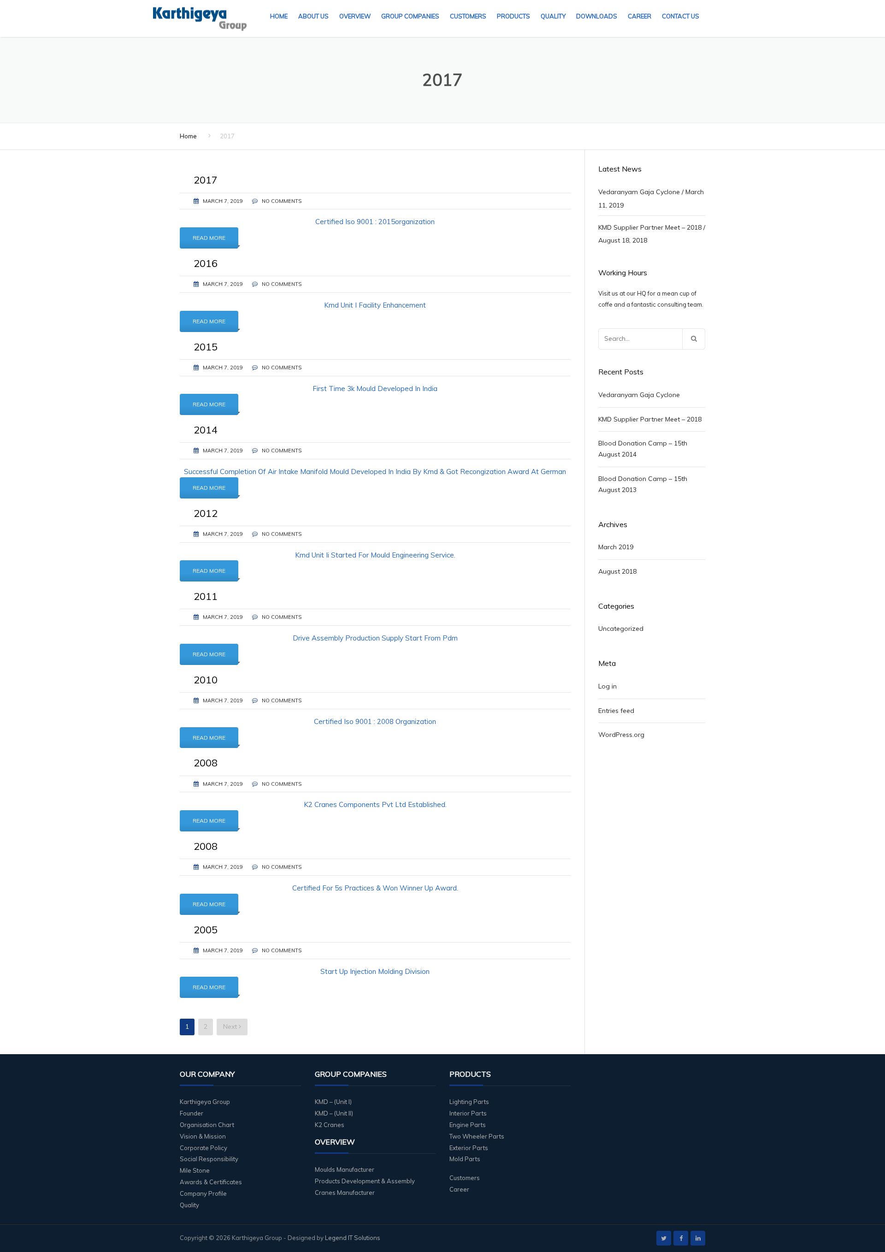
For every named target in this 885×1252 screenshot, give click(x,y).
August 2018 (617, 571)
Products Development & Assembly (365, 1181)
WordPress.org (621, 734)
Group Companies (410, 16)
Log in (607, 686)
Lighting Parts (469, 1101)
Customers (468, 16)
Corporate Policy (203, 1147)
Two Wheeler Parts (476, 1136)
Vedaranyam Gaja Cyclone (639, 192)
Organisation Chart (207, 1124)
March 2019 (615, 547)
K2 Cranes (329, 1124)
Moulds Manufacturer (344, 1169)
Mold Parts (464, 1159)
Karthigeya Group (205, 1101)
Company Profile (203, 1193)
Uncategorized (620, 628)
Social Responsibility (209, 1159)
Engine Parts (467, 1124)
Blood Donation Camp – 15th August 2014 (642, 448)
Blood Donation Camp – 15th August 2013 (642, 484)
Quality (553, 16)
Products (513, 16)
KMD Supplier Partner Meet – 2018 (650, 227)
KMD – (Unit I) (333, 1101)
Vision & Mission (203, 1136)
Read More (209, 237)
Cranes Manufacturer (345, 1192)
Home (279, 16)
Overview (355, 16)
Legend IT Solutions (352, 1237)
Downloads (596, 16)
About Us (313, 16)
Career (639, 16)
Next (231, 1026)
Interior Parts (468, 1113)
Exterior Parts (468, 1147)
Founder (191, 1113)
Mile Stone (195, 1170)
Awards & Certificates (211, 1182)
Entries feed (616, 710)
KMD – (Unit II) (334, 1113)
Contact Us (680, 16)
